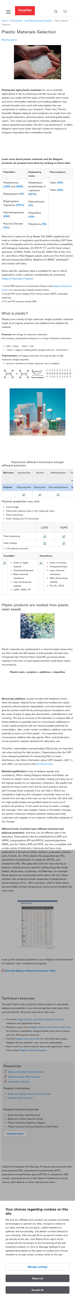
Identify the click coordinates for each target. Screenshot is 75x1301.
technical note (44, 763)
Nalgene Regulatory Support (17, 278)
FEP (60, 182)
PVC (6, 227)
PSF (31, 216)
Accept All (37, 1290)
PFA (60, 190)
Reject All (37, 1278)
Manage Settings (37, 1266)
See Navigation (9, 39)
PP (21, 193)
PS (44, 224)
